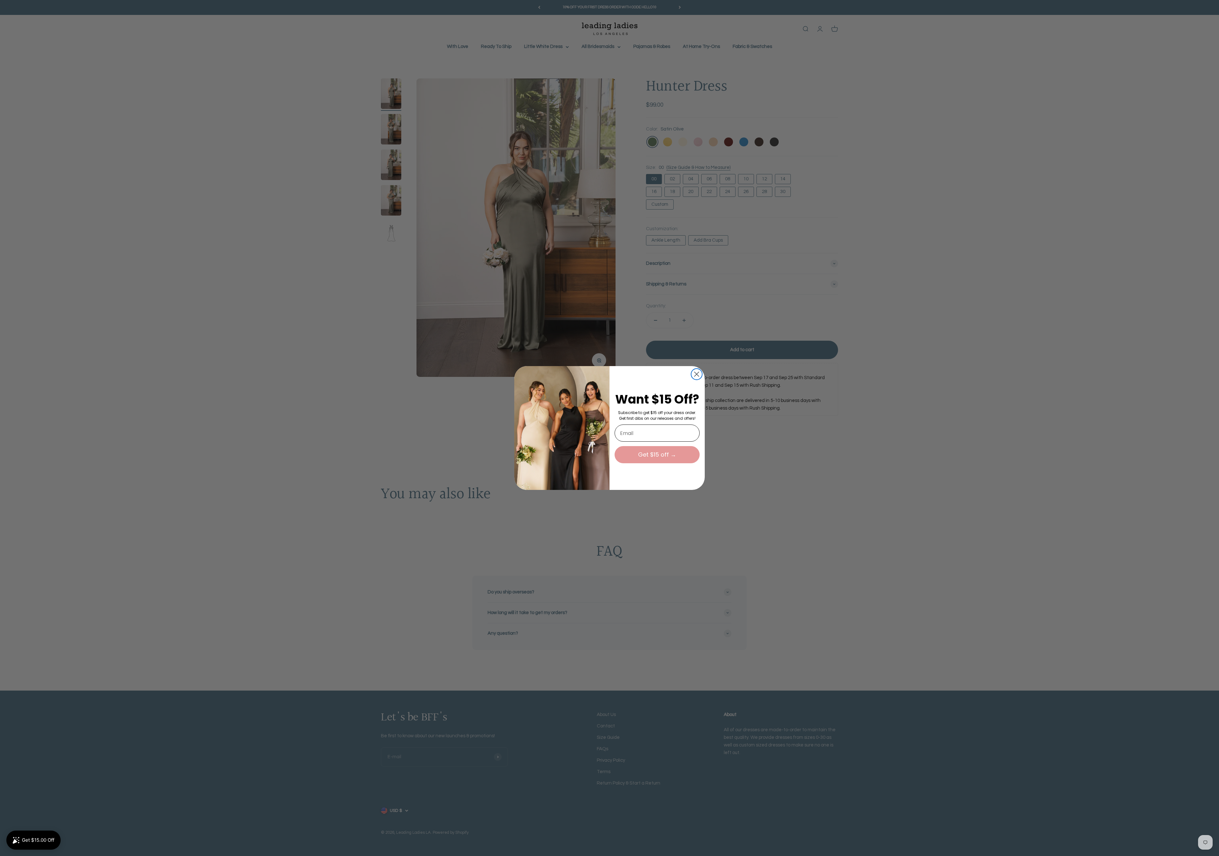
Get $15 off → (657, 454)
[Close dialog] (696, 374)
